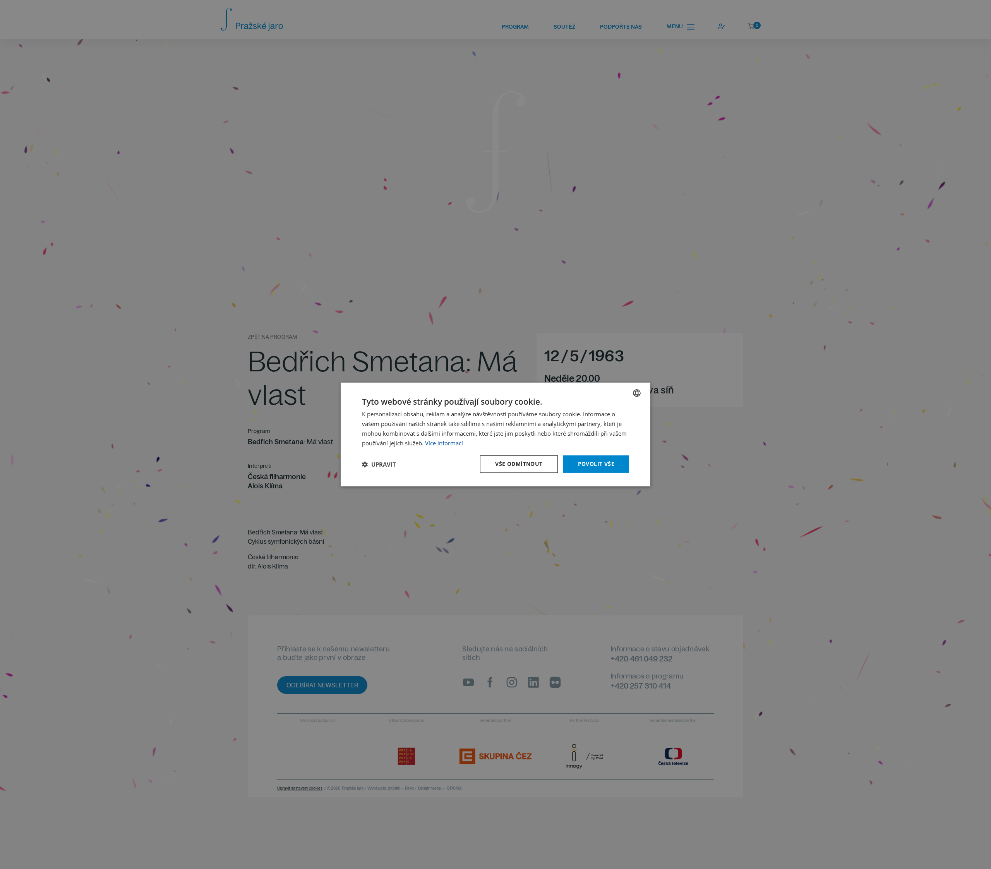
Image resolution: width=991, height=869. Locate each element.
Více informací (444, 443)
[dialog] (495, 434)
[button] (379, 464)
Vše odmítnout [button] (518, 463)
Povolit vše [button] (596, 463)
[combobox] (637, 393)
